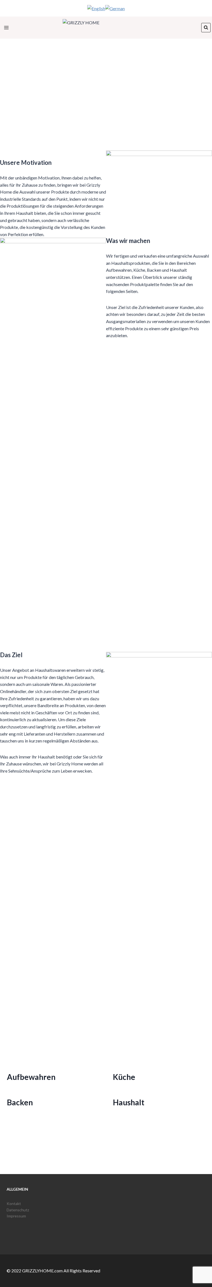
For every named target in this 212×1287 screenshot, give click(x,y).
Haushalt (128, 1102)
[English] (96, 7)
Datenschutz (18, 1209)
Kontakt (14, 1203)
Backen (20, 1102)
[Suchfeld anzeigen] (206, 27)
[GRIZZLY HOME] (106, 27)
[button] (106, 130)
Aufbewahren (31, 1077)
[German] (115, 7)
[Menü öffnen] (6, 27)
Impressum (16, 1216)
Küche (124, 1077)
